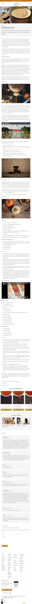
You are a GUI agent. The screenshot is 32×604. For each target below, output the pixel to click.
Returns (9, 562)
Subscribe (7, 589)
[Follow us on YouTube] (10, 593)
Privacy (24, 596)
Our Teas (3, 557)
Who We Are (15, 558)
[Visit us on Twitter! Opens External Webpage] (7, 385)
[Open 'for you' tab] (2, 603)
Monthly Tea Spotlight (4, 566)
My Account (10, 557)
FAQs (9, 570)
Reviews (15, 560)
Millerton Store (3, 561)
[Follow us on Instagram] (7, 593)
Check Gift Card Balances (21, 568)
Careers (21, 571)
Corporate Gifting (9, 568)
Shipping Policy (9, 565)
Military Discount (15, 569)
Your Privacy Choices (10, 577)
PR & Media (22, 563)
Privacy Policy (21, 529)
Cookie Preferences (10, 597)
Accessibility (4, 597)
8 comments (17, 381)
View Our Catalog (21, 558)
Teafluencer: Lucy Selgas (21, 425)
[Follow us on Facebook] (3, 593)
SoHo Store (3, 559)
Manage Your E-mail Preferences (10, 573)
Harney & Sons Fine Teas (9, 596)
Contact (21, 565)
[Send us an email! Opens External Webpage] (9, 385)
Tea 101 (3, 25)
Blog (14, 567)
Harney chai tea (10, 312)
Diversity (15, 565)
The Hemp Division (3, 569)
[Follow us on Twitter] (5, 593)
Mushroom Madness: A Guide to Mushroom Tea (7, 426)
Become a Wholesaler (22, 561)
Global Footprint (15, 563)
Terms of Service (27, 529)
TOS (21, 596)
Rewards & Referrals (9, 560)
